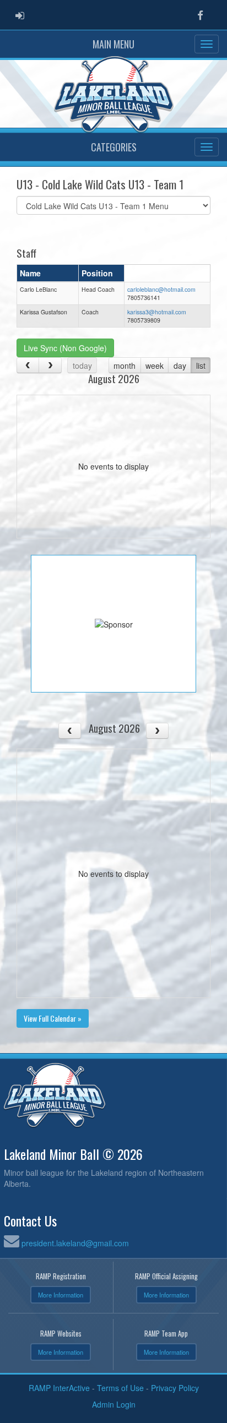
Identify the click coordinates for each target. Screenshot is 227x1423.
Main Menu (113, 44)
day (180, 365)
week (154, 365)
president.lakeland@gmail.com (75, 1242)
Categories (114, 147)
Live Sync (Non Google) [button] (65, 347)
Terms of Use (120, 1387)
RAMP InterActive (59, 1387)
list (201, 365)
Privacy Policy (175, 1387)
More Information (60, 1294)
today (82, 365)
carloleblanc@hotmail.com (161, 289)
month (125, 365)
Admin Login (114, 1404)
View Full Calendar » (53, 1018)
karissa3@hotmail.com (156, 312)
